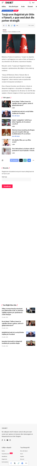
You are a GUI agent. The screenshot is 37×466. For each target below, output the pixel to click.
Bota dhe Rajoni (7, 10)
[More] (17, 25)
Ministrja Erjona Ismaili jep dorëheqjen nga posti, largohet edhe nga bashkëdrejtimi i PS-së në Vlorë (23, 132)
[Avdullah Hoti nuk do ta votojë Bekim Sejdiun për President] (6, 114)
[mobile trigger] (3, 3)
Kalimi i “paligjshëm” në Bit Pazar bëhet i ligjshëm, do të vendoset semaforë (22, 122)
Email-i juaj (4, 176)
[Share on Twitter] (9, 25)
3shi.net (4, 29)
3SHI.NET (9, 2)
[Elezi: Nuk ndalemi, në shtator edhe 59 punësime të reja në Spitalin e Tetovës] (6, 151)
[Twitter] (4, 440)
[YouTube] (7, 440)
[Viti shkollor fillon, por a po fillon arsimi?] (6, 142)
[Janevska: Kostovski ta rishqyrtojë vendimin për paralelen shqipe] (30, 343)
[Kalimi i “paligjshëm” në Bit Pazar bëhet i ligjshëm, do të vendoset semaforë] (6, 122)
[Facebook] (2, 440)
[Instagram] (10, 440)
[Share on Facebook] (6, 25)
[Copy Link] (11, 25)
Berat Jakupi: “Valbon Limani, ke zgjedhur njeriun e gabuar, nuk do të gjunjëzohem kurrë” (22, 103)
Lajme (15, 10)
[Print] (14, 25)
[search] (30, 2)
